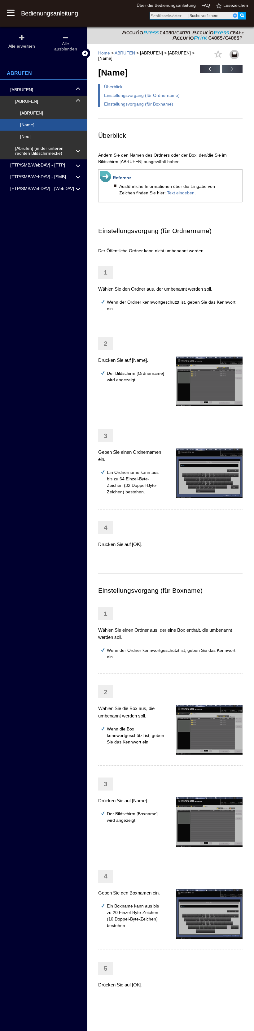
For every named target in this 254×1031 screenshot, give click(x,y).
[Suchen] (242, 15)
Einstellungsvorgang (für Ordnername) (142, 95)
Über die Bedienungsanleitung (166, 5)
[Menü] (14, 13)
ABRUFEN (125, 52)
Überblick (113, 86)
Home (104, 52)
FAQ (205, 5)
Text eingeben (181, 192)
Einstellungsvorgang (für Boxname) (138, 104)
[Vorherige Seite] (210, 71)
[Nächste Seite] (232, 71)
